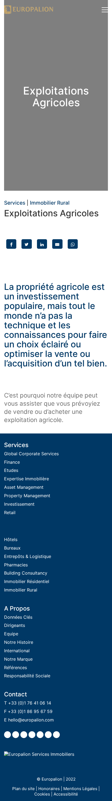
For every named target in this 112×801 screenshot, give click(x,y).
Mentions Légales (80, 788)
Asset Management (23, 487)
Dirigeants (14, 625)
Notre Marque (18, 659)
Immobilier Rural (50, 203)
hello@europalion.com (31, 720)
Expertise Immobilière (26, 478)
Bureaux (12, 548)
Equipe (11, 633)
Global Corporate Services (31, 453)
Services (14, 203)
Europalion (52, 779)
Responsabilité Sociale (27, 675)
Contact (15, 694)
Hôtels (10, 539)
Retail (9, 512)
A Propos (17, 608)
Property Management (27, 495)
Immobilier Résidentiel (26, 581)
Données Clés (18, 617)
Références (15, 667)
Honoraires (49, 788)
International (17, 650)
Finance (12, 462)
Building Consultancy (25, 573)
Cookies (42, 794)
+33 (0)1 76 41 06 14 (29, 703)
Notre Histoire (18, 642)
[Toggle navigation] (105, 10)
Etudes (11, 470)
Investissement (19, 504)
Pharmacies (16, 565)
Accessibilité (66, 794)
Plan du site (23, 788)
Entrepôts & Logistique (27, 556)
